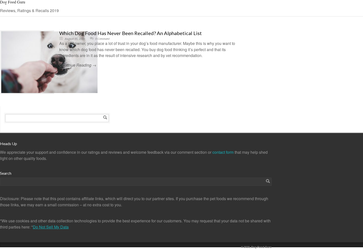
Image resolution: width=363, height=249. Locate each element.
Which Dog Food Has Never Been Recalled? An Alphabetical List (130, 33)
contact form (223, 152)
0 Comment (102, 38)
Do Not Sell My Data (51, 227)
